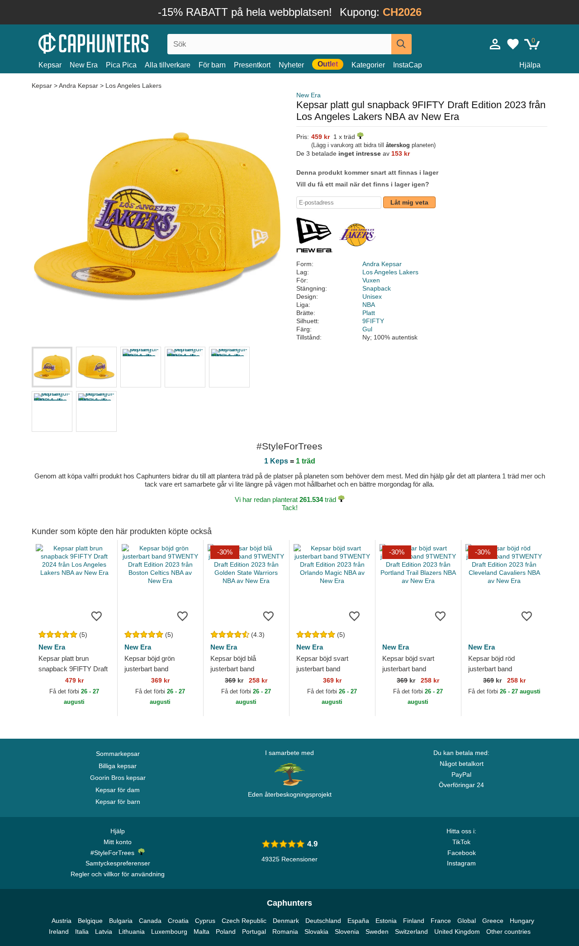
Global (466, 920)
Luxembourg (169, 931)
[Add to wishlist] (96, 615)
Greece (492, 920)
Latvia (103, 931)
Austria (61, 920)
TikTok (461, 842)
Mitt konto (118, 842)
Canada (150, 920)
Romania (285, 931)
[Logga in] (495, 44)
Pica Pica (121, 65)
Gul (367, 329)
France (441, 920)
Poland (226, 931)
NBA (368, 304)
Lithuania (132, 931)
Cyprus (205, 920)
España (358, 920)
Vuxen (371, 280)
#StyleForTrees (114, 852)
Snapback (376, 288)
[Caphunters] (117, 42)
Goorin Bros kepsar (118, 777)
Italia (82, 931)
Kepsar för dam (117, 789)
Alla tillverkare (167, 65)
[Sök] (401, 44)
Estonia (386, 920)
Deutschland (323, 920)
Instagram (461, 863)
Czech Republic (244, 920)
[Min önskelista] (513, 44)
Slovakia (316, 931)
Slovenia (347, 931)
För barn (212, 65)
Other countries (508, 931)
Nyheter (291, 65)
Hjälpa (530, 65)
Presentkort (252, 65)
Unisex (372, 296)
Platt (368, 312)
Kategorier (368, 65)
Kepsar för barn (117, 801)
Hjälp (117, 831)
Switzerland (411, 931)
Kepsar (50, 65)
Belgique (90, 920)
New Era (84, 65)
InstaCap (407, 65)
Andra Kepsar (78, 85)
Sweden (377, 931)
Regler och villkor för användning (118, 874)
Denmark (286, 920)
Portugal (254, 931)
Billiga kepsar (118, 765)
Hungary (522, 920)
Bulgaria (121, 920)
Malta (201, 931)
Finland (413, 920)
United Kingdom (457, 931)
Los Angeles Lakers (133, 85)
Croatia (178, 920)
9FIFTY (373, 321)
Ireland (59, 931)
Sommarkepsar (118, 753)
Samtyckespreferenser (117, 863)
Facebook (461, 852)
